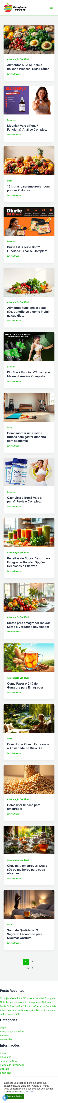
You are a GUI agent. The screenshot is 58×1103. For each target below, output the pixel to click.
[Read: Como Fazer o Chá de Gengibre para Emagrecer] (29, 657)
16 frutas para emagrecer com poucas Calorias (28, 188)
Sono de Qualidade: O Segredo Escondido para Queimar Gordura (24, 934)
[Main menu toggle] (51, 7)
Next (29, 968)
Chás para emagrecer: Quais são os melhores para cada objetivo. (27, 869)
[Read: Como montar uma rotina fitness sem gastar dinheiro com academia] (29, 407)
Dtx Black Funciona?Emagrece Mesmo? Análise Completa (28, 374)
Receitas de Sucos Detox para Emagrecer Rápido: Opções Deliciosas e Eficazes (28, 562)
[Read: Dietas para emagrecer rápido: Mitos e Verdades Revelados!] (29, 597)
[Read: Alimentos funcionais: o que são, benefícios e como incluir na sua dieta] (29, 282)
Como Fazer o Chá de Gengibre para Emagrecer (25, 685)
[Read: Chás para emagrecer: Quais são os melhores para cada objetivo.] (29, 839)
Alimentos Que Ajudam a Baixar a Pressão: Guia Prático (28, 67)
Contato (4, 1068)
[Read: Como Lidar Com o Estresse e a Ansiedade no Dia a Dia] (29, 718)
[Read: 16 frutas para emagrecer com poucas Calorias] (29, 160)
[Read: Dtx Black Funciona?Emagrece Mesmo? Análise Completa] (29, 346)
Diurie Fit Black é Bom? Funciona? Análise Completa (27, 249)
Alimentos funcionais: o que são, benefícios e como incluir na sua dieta (28, 311)
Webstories (6, 1039)
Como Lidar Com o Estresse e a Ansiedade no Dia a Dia (28, 746)
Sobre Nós (6, 1072)
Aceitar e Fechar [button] (14, 1096)
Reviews (11, 120)
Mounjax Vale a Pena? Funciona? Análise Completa (27, 127)
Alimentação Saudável (18, 59)
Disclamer (5, 1057)
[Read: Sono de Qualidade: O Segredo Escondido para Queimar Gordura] (29, 904)
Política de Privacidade (12, 1064)
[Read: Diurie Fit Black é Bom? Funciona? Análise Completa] (29, 221)
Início (3, 1027)
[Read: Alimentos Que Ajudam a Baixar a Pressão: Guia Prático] (29, 39)
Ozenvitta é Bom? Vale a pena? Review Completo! (25, 499)
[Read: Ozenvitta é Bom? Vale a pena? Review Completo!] (29, 471)
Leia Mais (29, 1091)
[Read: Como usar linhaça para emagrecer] (29, 779)
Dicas (9, 181)
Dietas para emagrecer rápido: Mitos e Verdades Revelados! (28, 624)
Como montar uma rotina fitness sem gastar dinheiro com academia (26, 436)
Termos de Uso (8, 1061)
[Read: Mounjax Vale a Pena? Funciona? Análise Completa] (29, 99)
